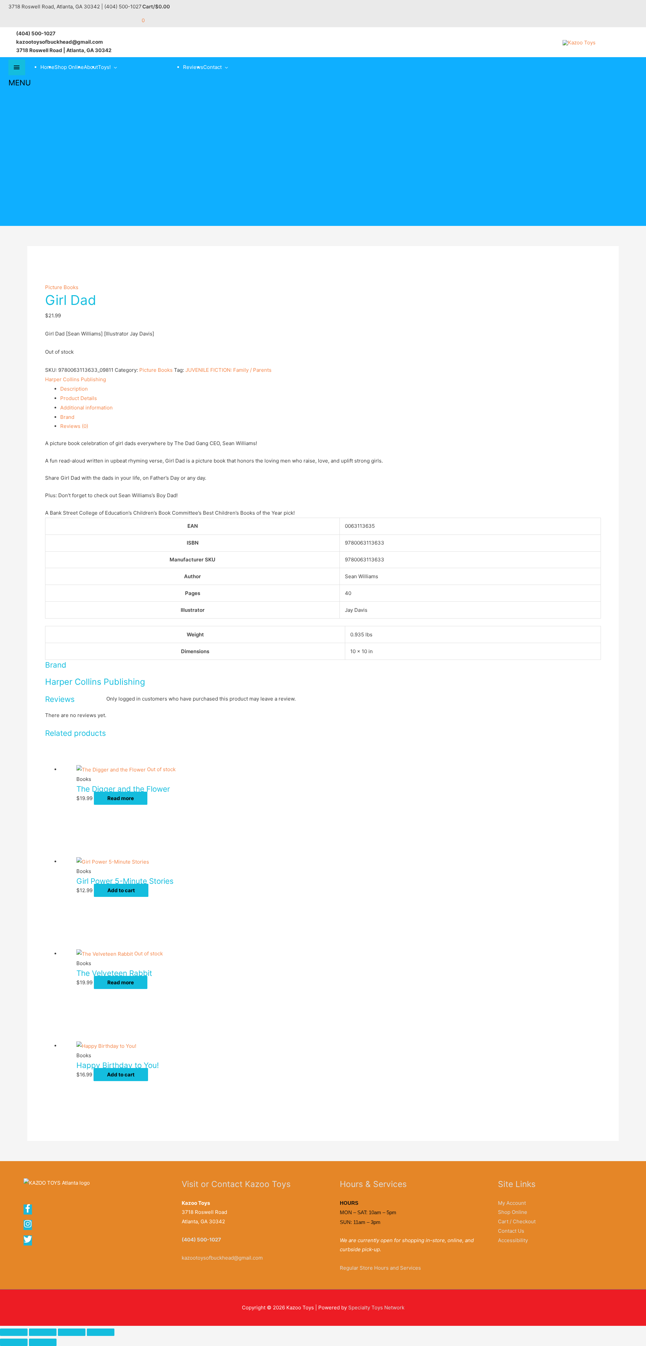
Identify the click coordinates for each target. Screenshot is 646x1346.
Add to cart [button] (121, 890)
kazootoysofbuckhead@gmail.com (222, 1258)
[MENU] (16, 67)
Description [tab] (74, 389)
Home (47, 67)
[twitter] (28, 1241)
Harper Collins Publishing (75, 379)
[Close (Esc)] (100, 1332)
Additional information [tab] (86, 407)
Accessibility (513, 1240)
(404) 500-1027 (201, 1239)
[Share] (71, 1332)
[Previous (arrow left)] (14, 1342)
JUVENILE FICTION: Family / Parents (228, 370)
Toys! (104, 67)
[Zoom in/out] (14, 1332)
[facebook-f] (30, 1211)
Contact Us (511, 1231)
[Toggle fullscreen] (43, 1332)
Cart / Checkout (517, 1221)
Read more (120, 798)
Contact (212, 67)
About (91, 67)
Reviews (193, 67)
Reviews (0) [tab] (74, 426)
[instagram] (30, 1226)
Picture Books (61, 287)
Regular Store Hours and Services (380, 1268)
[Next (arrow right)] (43, 1342)
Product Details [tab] (78, 398)
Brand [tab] (67, 417)
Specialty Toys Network (376, 1307)
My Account (512, 1203)
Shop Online (69, 67)
